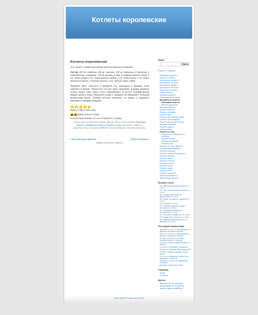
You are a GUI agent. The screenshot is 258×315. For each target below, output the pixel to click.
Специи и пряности (168, 173)
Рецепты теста (166, 171)
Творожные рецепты (168, 175)
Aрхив (162, 273)
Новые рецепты (166, 92)
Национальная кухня (168, 90)
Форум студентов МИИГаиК (171, 288)
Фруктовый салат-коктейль (174, 186)
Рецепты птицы (166, 158)
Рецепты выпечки (167, 110)
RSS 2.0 (104, 128)
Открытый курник (138, 139)
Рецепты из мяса (114, 125)
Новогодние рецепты (170, 102)
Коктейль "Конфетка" (172, 215)
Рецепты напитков (167, 151)
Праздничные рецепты (95, 125)
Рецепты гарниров (168, 112)
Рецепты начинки (167, 156)
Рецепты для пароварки (170, 119)
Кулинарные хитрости (169, 87)
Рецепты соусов (166, 163)
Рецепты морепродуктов (170, 148)
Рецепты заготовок (168, 124)
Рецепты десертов (169, 105)
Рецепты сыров (166, 168)
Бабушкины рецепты (168, 75)
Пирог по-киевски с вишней (174, 199)
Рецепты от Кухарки (166, 71)
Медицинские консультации (171, 283)
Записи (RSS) (119, 298)
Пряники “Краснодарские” (180, 249)
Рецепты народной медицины (172, 153)
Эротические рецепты (169, 178)
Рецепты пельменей (170, 141)
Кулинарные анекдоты (169, 80)
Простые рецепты (167, 107)
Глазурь (166, 203)
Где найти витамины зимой (175, 190)
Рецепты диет (166, 115)
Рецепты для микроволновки (172, 117)
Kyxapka (163, 261)
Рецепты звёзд (166, 129)
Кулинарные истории (169, 83)
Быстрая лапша (176, 265)
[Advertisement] (129, 46)
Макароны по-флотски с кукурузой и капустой (175, 257)
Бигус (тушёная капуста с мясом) (172, 239)
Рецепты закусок (167, 127)
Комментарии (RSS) (135, 298)
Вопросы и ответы (167, 78)
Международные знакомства (172, 286)
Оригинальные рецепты (170, 97)
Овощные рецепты (168, 95)
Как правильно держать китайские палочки (174, 230)
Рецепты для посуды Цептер (172, 122)
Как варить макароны (179, 247)
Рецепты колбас (168, 139)
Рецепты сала (167, 144)
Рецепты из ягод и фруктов (171, 146)
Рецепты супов (166, 166)
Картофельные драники (84, 139)
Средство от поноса (171, 217)
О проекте (164, 275)
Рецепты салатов (167, 161)
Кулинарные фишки (168, 85)
